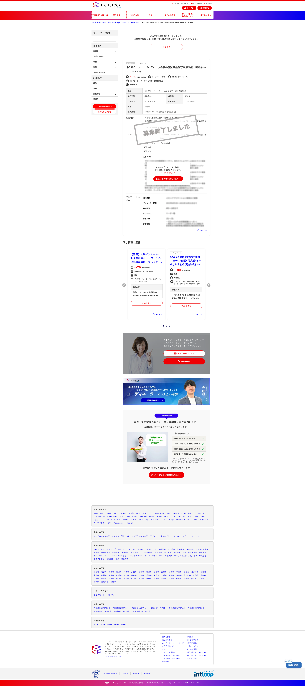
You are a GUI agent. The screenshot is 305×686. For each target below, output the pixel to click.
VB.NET (167, 516)
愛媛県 (156, 578)
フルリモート (99, 595)
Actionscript (119, 523)
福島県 (141, 572)
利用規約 (125, 673)
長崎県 (186, 578)
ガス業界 (158, 552)
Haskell (130, 523)
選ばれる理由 (167, 640)
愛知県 (149, 575)
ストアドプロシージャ (103, 523)
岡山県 (119, 578)
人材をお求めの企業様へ (171, 655)
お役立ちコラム (205, 15)
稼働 (95, 83)
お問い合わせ (197, 3)
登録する (166, 47)
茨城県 (149, 572)
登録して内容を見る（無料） (168, 179)
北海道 (96, 572)
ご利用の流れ (135, 15)
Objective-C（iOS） (116, 516)
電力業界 (167, 552)
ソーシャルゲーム (135, 556)
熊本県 (194, 578)
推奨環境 (147, 673)
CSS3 (190, 513)
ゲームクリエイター (182, 536)
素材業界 (134, 552)
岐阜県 (134, 575)
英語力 (95, 99)
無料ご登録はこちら (186, 353)
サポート (152, 15)
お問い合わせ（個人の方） (197, 652)
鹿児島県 (104, 582)
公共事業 (202, 552)
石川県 (104, 575)
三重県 (164, 575)
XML (168, 513)
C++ (102, 520)
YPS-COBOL (156, 520)
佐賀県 (179, 578)
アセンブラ (203, 520)
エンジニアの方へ (193, 640)
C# (174, 516)
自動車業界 (105, 552)
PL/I (147, 520)
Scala (108, 513)
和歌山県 (187, 575)
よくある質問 (170, 15)
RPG (141, 520)
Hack (144, 513)
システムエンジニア (102, 536)
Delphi (109, 520)
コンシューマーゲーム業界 (115, 556)
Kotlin (159, 516)
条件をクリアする (104, 112)
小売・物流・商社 (190, 552)
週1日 (96, 624)
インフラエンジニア (140, 536)
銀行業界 (171, 549)
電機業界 (125, 552)
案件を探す (117, 15)
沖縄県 (113, 582)
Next (209, 285)
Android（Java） (147, 516)
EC (155, 549)
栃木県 (156, 572)
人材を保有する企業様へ (171, 658)
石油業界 (177, 552)
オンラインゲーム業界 (154, 556)
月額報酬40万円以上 (102, 608)
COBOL (134, 520)
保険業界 (190, 549)
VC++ (190, 516)
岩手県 (111, 572)
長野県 (126, 575)
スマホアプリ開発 (114, 549)
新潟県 (203, 572)
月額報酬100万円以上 (102, 611)
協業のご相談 (192, 658)
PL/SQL (117, 520)
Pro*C (125, 520)
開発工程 (96, 94)
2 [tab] (165, 325)
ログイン (190, 8)
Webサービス (99, 549)
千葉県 (179, 572)
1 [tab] (162, 325)
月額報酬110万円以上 (122, 611)
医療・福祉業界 (122, 559)
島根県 (111, 578)
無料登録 (206, 8)
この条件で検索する (104, 106)
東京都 (186, 572)
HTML (183, 513)
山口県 (134, 578)
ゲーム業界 (98, 556)
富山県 (96, 575)
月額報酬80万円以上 (177, 608)
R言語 (171, 520)
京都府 (195, 575)
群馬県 (164, 572)
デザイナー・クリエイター (160, 536)
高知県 (164, 578)
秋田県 (126, 572)
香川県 (149, 578)
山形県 (134, 572)
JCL (165, 520)
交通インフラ (99, 559)
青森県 (104, 572)
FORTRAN (180, 520)
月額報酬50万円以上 (121, 608)
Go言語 (131, 513)
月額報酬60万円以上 (139, 608)
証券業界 (180, 549)
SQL (189, 520)
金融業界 (162, 549)
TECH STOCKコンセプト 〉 (115, 657)
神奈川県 (194, 572)
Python (123, 513)
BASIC (203, 516)
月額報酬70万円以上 (158, 608)
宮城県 (119, 572)
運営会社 (209, 3)
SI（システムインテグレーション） (137, 549)
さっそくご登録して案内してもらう (166, 475)
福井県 (111, 575)
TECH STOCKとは (100, 15)
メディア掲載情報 (168, 652)
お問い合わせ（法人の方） (197, 655)
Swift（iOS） (132, 516)
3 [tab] (168, 325)
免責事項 (136, 673)
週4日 (116, 624)
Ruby (115, 513)
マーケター (196, 536)
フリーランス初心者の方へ (187, 15)
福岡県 (171, 578)
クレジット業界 (202, 549)
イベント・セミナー (180, 3)
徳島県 (141, 578)
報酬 (95, 67)
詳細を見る (146, 303)
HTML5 (176, 513)
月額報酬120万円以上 (142, 611)
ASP (196, 516)
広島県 (126, 578)
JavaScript (160, 513)
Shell (195, 520)
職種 (95, 62)
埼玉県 (171, 572)
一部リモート (112, 595)
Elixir (150, 513)
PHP (102, 513)
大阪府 (203, 575)
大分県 (201, 578)
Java (96, 513)
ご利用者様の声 (168, 646)
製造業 (96, 552)
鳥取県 (104, 578)
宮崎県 (96, 582)
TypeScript (200, 513)
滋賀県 (171, 575)
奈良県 (179, 575)
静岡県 (141, 575)
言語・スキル (98, 56)
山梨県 (119, 575)
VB (184, 516)
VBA (179, 516)
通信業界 (168, 556)
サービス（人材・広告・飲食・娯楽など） (191, 556)
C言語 (96, 520)
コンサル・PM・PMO (121, 536)
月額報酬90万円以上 (196, 608)
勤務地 (95, 51)
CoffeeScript (99, 516)
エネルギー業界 (146, 552)
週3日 (109, 624)
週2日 (102, 624)
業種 (95, 88)
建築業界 (110, 559)
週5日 (123, 624)
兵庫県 (96, 578)
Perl (138, 513)
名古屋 (156, 575)
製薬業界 (115, 552)
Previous (124, 285)
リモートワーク (99, 72)
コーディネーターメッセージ (173, 643)
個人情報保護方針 (110, 673)
